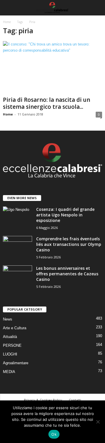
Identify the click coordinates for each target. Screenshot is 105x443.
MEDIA (9, 372)
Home (7, 22)
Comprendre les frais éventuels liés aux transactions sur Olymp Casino (68, 244)
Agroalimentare (15, 363)
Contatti (75, 400)
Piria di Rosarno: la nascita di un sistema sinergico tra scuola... (46, 103)
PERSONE (12, 345)
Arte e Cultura (14, 328)
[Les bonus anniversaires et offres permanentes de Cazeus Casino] (17, 276)
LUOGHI (10, 354)
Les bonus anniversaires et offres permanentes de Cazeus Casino (67, 273)
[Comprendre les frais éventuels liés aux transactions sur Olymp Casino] (17, 247)
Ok (54, 434)
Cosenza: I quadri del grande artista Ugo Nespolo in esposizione (65, 214)
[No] (98, 422)
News (7, 319)
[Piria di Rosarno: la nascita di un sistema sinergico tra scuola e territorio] (52, 67)
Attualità (10, 337)
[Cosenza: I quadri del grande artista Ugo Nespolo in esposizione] (17, 217)
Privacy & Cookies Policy (43, 400)
